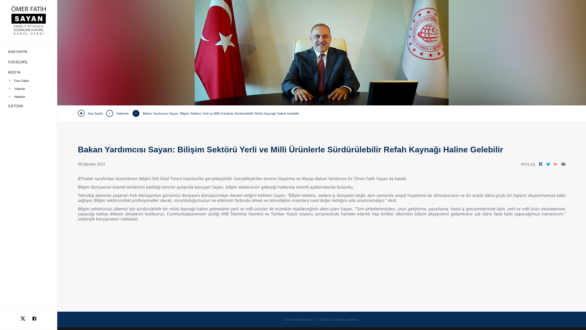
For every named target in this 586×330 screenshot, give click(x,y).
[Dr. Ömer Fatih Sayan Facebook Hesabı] (34, 319)
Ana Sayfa (95, 113)
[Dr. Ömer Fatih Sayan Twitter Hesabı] (23, 319)
